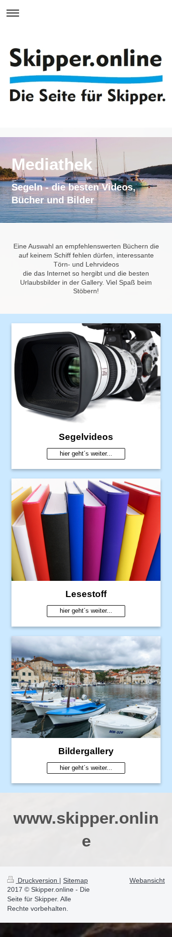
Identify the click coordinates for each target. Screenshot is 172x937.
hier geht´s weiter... (86, 453)
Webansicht (147, 880)
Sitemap (75, 880)
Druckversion (37, 880)
